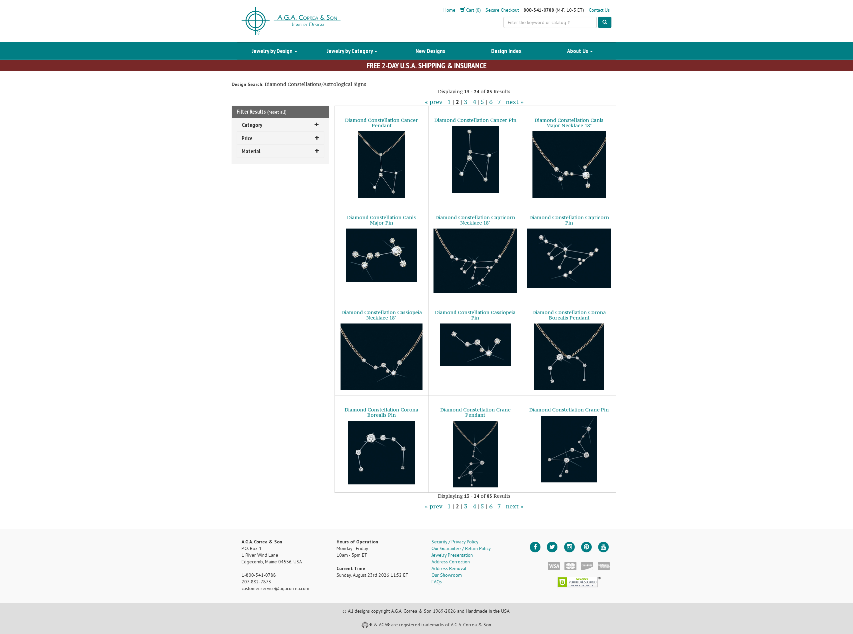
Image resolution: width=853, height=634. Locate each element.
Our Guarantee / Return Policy (461, 548)
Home (449, 10)
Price (247, 138)
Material (251, 151)
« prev (433, 102)
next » (514, 102)
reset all (277, 112)
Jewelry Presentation (452, 555)
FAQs (436, 582)
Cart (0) (473, 10)
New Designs (430, 51)
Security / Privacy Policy (454, 542)
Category (252, 125)
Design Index (506, 51)
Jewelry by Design (273, 51)
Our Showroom (446, 575)
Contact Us (599, 10)
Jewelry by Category (350, 51)
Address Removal (448, 568)
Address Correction (450, 562)
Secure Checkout (502, 10)
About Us (578, 51)
